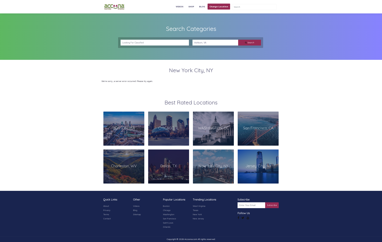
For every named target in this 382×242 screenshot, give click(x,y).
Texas (195, 210)
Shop (191, 6)
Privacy (106, 210)
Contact (107, 218)
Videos (179, 6)
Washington (168, 214)
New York (197, 214)
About (106, 206)
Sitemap (137, 214)
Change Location (219, 6)
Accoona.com (190, 239)
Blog (202, 6)
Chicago (167, 210)
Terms (106, 214)
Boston (166, 206)
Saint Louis (168, 222)
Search (250, 42)
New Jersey (198, 218)
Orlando (166, 227)
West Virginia (199, 206)
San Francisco (169, 218)
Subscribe (272, 205)
